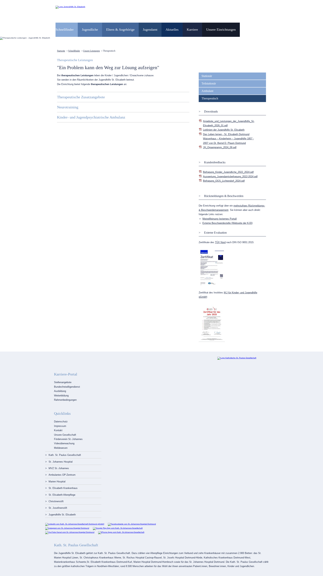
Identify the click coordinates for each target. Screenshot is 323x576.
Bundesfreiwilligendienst (67, 386)
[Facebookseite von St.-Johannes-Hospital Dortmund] (132, 524)
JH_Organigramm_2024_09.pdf (219, 147)
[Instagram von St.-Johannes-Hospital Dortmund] (67, 528)
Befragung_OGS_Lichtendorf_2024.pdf (224, 180)
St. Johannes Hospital (61, 461)
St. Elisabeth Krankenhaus (63, 488)
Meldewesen (60, 447)
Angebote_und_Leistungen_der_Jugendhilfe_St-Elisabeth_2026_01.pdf (228, 123)
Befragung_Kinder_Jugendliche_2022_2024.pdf (228, 172)
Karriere (192, 29)
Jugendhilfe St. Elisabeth (62, 514)
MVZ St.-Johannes (59, 468)
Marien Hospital (57, 481)
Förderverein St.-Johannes (68, 439)
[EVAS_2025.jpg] (212, 341)
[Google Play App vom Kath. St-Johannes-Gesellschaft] (118, 528)
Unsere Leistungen (91, 51)
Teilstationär (209, 83)
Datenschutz (61, 421)
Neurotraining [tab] (67, 107)
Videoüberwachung (64, 443)
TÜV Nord (220, 242)
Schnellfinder (74, 51)
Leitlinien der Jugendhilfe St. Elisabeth (223, 129)
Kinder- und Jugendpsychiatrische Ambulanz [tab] (91, 117)
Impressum (60, 426)
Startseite (61, 51)
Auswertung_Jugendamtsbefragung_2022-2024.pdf (230, 176)
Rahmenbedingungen (65, 399)
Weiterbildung (61, 395)
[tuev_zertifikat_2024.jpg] (212, 285)
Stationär (207, 76)
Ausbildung (60, 391)
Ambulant (207, 91)
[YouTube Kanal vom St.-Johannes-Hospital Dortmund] (69, 532)
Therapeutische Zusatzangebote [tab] (81, 97)
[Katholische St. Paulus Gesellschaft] (236, 358)
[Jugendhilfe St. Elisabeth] (70, 7)
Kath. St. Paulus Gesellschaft (65, 455)
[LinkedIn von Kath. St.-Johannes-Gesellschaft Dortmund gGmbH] (74, 524)
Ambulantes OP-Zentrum (62, 474)
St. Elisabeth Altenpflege (62, 494)
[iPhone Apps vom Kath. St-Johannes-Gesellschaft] (121, 532)
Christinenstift (56, 501)
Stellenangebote (62, 382)
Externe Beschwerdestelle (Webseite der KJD (227, 223)
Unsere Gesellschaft (65, 434)
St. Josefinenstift (58, 507)
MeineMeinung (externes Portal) (219, 218)
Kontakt (58, 430)
